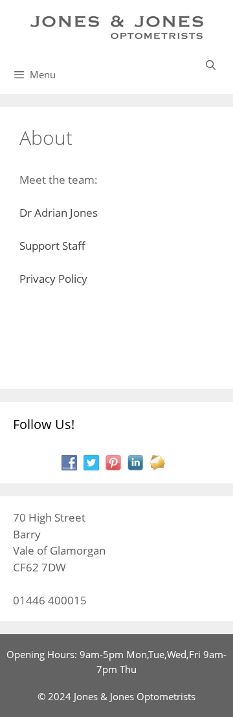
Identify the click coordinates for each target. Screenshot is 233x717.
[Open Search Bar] (210, 64)
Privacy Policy (53, 278)
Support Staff (52, 245)
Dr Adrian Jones (58, 212)
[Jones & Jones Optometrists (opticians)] (116, 26)
